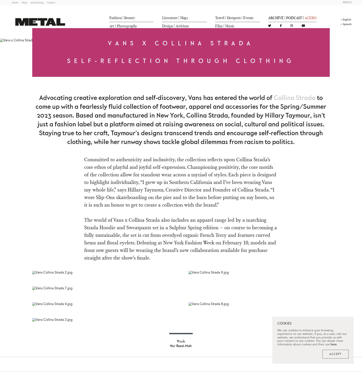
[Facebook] (281, 26)
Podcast (294, 18)
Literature (170, 18)
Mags (184, 18)
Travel (219, 18)
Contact (51, 2)
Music (230, 26)
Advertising (37, 2)
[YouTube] (303, 26)
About (15, 2)
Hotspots (234, 18)
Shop (24, 2)
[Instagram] (291, 26)
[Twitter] (269, 26)
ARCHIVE (276, 18)
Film (219, 26)
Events (248, 18)
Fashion (115, 18)
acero (311, 18)
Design (167, 26)
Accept (335, 354)
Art (111, 26)
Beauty (129, 18)
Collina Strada (294, 98)
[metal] (40, 22)
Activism (182, 26)
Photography (127, 26)
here (334, 344)
